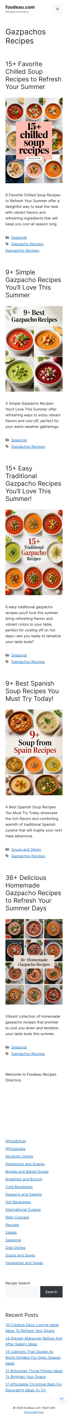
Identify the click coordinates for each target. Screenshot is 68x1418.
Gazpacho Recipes (27, 244)
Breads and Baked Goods (27, 1171)
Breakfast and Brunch (23, 1179)
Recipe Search (17, 1283)
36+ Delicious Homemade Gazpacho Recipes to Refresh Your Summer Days (33, 893)
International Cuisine (23, 1209)
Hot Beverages (18, 1202)
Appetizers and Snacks (25, 1164)
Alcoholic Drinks (19, 1156)
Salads (11, 1232)
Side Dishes (15, 1247)
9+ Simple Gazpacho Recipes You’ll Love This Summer (33, 283)
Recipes (12, 1225)
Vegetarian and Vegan (24, 1263)
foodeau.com (20, 7)
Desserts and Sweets (23, 1194)
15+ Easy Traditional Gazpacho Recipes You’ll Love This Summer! (33, 483)
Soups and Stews (26, 849)
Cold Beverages (19, 1187)
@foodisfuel (15, 1141)
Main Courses (17, 1217)
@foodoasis (15, 1149)
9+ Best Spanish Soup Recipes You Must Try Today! (32, 690)
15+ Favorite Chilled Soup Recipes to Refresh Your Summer (33, 75)
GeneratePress (34, 1412)
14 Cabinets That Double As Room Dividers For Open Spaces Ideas (33, 1357)
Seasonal (19, 237)
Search (51, 1292)
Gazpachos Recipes (22, 250)
